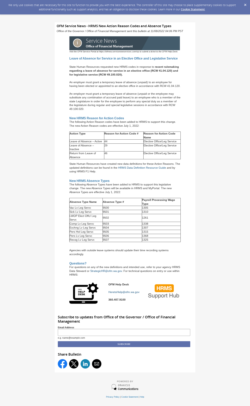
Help (142, 397)
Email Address (66, 327)
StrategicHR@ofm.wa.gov (106, 270)
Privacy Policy (113, 397)
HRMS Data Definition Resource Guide (142, 167)
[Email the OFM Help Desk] (83, 302)
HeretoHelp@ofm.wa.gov (123, 292)
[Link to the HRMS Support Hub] (164, 299)
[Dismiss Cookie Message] (245, 3)
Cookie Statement (193, 9)
